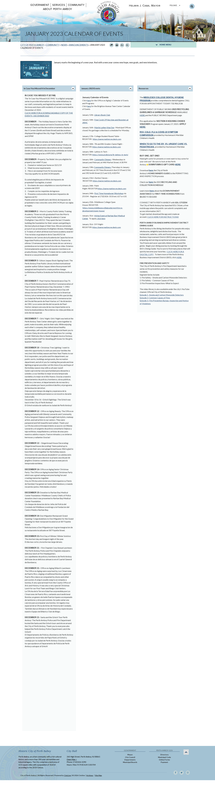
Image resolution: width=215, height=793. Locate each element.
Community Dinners (102, 159)
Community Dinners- (102, 167)
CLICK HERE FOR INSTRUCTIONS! (163, 217)
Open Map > (72, 759)
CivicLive (67, 775)
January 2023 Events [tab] (90, 88)
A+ (122, 45)
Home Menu (165, 45)
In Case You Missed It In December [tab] (39, 88)
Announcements (78, 45)
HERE (142, 115)
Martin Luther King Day (104, 127)
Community (76, 5)
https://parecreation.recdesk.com (107, 139)
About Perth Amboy (57, 9)
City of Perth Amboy (32, 45)
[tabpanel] (49, 411)
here (89, 100)
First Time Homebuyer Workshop (108, 193)
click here (101, 218)
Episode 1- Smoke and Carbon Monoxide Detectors (162, 295)
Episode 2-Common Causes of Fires (155, 298)
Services (58, 5)
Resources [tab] (143, 88)
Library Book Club (102, 115)
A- (127, 45)
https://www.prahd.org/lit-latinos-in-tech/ (110, 154)
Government (39, 5)
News (64, 45)
